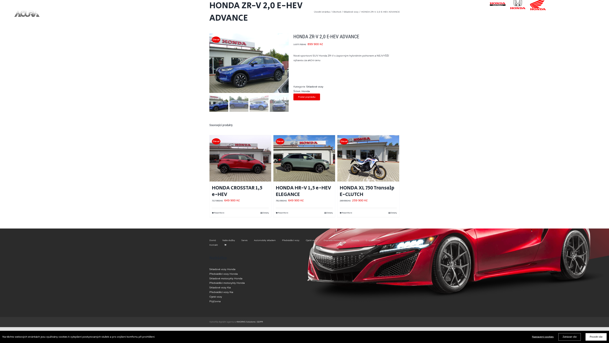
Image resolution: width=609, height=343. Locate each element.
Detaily (266, 213)
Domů (212, 240)
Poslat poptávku (306, 97)
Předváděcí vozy (290, 240)
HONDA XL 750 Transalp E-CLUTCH (367, 191)
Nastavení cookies (543, 336)
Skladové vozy (314, 86)
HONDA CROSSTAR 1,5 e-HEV (237, 191)
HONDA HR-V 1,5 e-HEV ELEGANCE (303, 191)
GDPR (260, 322)
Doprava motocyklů (334, 240)
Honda (305, 91)
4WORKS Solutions (245, 322)
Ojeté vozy (311, 240)
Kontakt (213, 245)
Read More (219, 213)
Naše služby (228, 240)
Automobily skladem (265, 240)
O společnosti (373, 240)
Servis (244, 240)
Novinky (355, 240)
